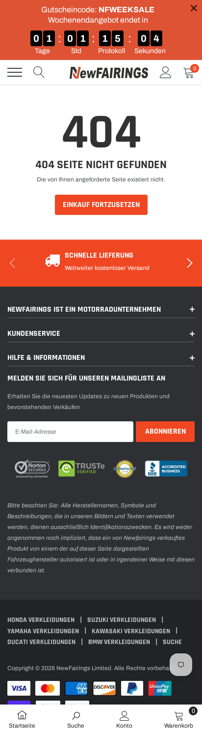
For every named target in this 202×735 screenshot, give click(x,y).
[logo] (109, 72)
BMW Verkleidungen (120, 642)
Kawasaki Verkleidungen (132, 631)
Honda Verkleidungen (41, 620)
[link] (75, 719)
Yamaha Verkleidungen (43, 631)
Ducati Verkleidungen (42, 642)
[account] (166, 72)
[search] (39, 72)
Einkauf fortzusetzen (101, 205)
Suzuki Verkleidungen (122, 620)
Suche (172, 642)
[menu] (14, 72)
